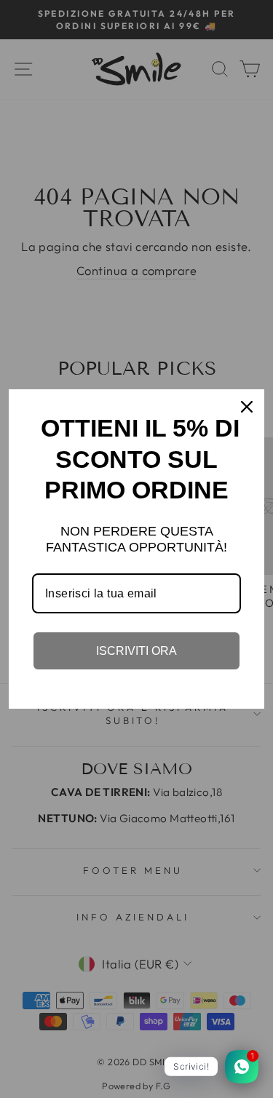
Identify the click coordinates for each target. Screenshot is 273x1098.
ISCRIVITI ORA (136, 651)
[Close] (246, 406)
